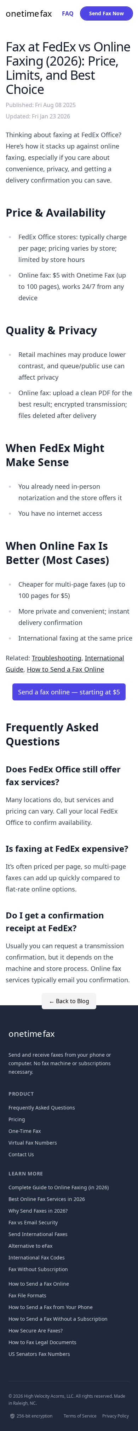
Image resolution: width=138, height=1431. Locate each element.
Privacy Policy (115, 1416)
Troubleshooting (56, 658)
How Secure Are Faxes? (35, 1330)
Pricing (16, 1119)
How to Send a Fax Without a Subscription (58, 1318)
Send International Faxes (38, 1234)
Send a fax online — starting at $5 (69, 692)
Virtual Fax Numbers (32, 1142)
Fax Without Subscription (38, 1269)
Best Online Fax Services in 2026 (46, 1199)
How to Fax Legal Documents (42, 1342)
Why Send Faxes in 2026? (38, 1210)
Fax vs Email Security (33, 1222)
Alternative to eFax (30, 1245)
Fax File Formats (27, 1295)
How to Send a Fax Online (65, 669)
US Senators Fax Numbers (39, 1354)
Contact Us (21, 1154)
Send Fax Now (106, 13)
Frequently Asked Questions (41, 1107)
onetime (29, 13)
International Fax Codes (36, 1257)
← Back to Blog (69, 1001)
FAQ (68, 13)
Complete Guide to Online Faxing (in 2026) (58, 1187)
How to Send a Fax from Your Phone (50, 1307)
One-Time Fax (24, 1131)
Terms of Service (80, 1416)
